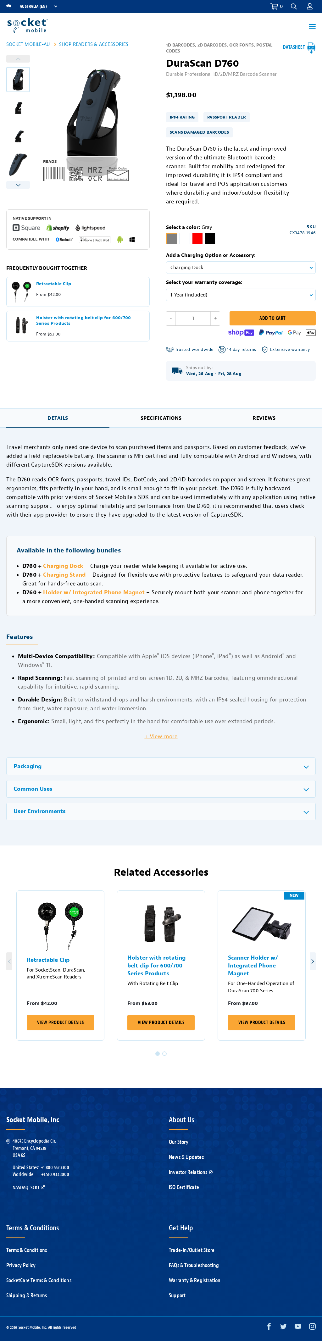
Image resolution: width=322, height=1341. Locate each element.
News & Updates (186, 1157)
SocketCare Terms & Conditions (38, 1280)
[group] (18, 79)
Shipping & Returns (26, 1295)
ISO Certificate (184, 1187)
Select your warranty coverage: (204, 282)
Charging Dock (63, 565)
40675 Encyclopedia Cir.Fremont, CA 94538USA (34, 1148)
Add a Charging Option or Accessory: (211, 255)
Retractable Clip (48, 960)
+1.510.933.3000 (55, 1174)
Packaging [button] (28, 766)
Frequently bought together (46, 268)
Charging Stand (64, 574)
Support (177, 1295)
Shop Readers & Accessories (93, 44)
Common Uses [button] (33, 789)
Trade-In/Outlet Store (191, 1250)
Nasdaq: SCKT (26, 1187)
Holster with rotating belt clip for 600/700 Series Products (156, 965)
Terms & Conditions (26, 1250)
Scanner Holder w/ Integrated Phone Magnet (253, 965)
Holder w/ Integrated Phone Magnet (94, 592)
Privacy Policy (21, 1265)
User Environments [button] (40, 811)
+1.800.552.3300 (55, 1167)
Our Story (178, 1142)
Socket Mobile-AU (28, 44)
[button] (310, 6)
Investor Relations (188, 1172)
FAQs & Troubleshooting (194, 1265)
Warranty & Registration (195, 1280)
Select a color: (189, 227)
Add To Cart (272, 318)
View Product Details (60, 1023)
